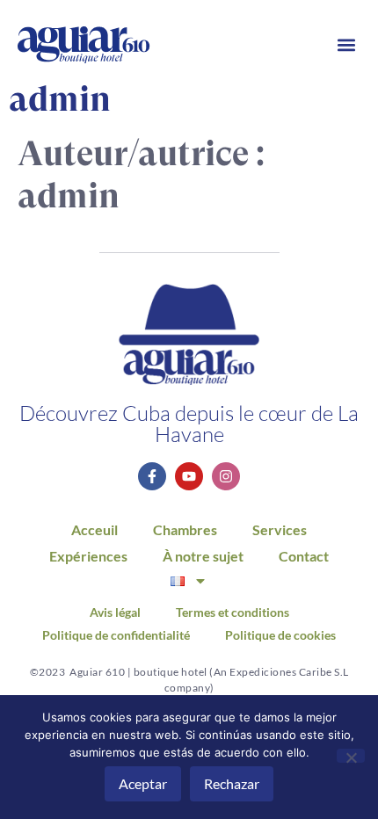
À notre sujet (203, 555)
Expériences (88, 555)
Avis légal (115, 612)
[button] (345, 45)
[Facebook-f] (152, 476)
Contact (304, 555)
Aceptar (143, 783)
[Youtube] (189, 476)
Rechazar (231, 783)
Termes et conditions (232, 612)
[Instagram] (226, 476)
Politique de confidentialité (116, 635)
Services (279, 529)
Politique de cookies (280, 635)
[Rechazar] (351, 756)
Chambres (185, 529)
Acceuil (94, 529)
